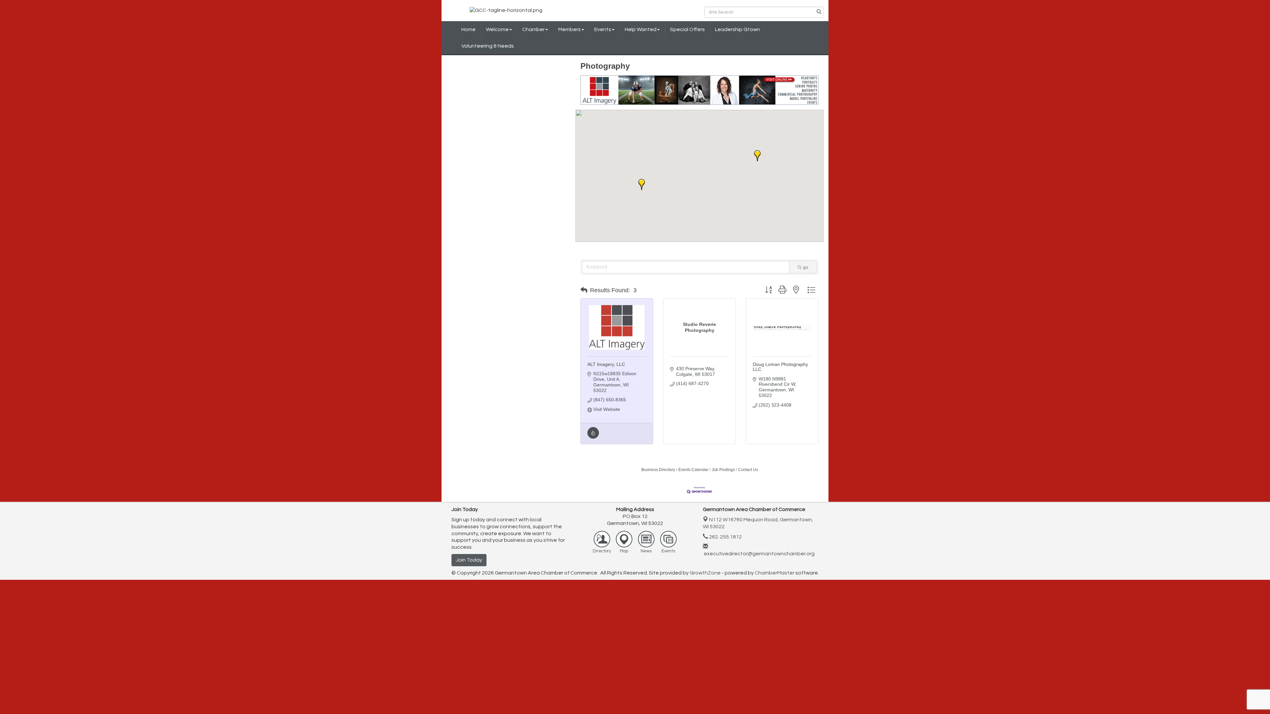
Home (468, 29)
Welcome (497, 29)
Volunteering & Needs (487, 46)
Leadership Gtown (737, 29)
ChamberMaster (774, 572)
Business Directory (658, 469)
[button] (757, 155)
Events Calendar (693, 469)
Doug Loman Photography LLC (780, 367)
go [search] (805, 267)
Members (569, 29)
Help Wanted (640, 29)
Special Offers (687, 29)
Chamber (533, 29)
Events (602, 29)
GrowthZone (705, 572)
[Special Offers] (593, 437)
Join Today (469, 560)
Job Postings (723, 469)
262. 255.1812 (725, 536)
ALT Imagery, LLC (606, 364)
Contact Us (748, 469)
